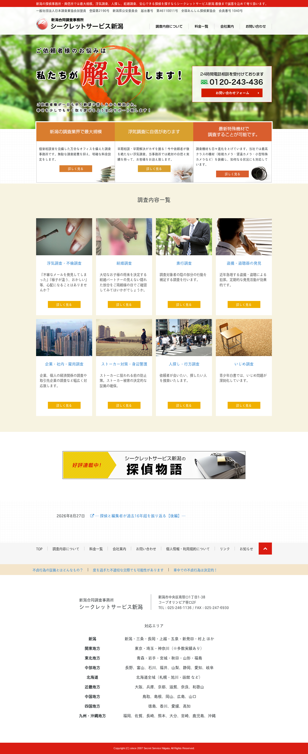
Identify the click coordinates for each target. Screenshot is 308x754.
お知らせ (246, 548)
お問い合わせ (256, 26)
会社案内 (227, 26)
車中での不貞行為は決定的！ (195, 569)
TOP (39, 548)
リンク (225, 548)
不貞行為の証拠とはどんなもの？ (57, 569)
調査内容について (168, 26)
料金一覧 (201, 26)
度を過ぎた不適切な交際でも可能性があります (128, 569)
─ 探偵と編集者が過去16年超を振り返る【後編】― (140, 515)
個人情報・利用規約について (188, 548)
